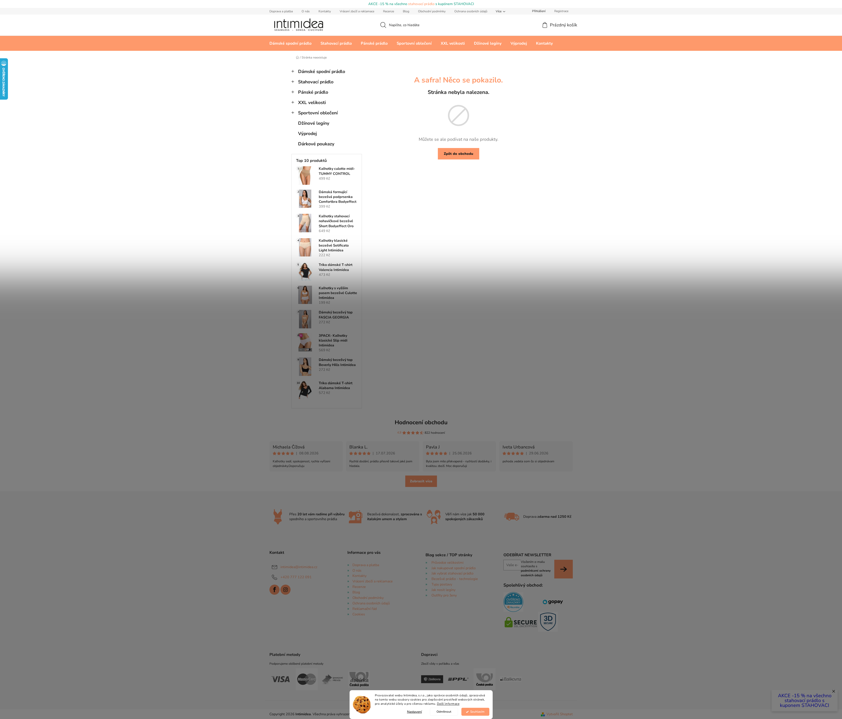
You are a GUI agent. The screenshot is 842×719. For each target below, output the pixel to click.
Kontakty (325, 11)
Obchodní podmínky (432, 11)
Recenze (388, 11)
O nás (306, 11)
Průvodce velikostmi (447, 562)
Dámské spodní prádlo (321, 71)
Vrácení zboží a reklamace (357, 11)
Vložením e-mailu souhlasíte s (536, 568)
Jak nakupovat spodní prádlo (453, 568)
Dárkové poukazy (316, 144)
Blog (406, 11)
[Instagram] (285, 590)
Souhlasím (477, 712)
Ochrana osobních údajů (470, 11)
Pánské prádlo (313, 92)
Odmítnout (444, 712)
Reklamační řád (364, 608)
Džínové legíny (313, 123)
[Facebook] (274, 590)
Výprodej (307, 133)
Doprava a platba (281, 11)
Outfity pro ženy (444, 595)
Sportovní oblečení (318, 113)
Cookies (358, 614)
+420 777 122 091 (296, 577)
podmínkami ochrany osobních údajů (536, 573)
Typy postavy (441, 584)
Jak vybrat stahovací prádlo (452, 573)
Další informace (448, 704)
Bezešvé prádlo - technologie (454, 578)
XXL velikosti (312, 102)
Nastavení (414, 712)
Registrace (561, 11)
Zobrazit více (421, 481)
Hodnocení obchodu (421, 422)
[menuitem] (290, 43)
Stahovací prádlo (315, 82)
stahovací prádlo (421, 4)
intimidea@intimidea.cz (298, 567)
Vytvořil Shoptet (560, 714)
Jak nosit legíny (443, 589)
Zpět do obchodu (458, 153)
